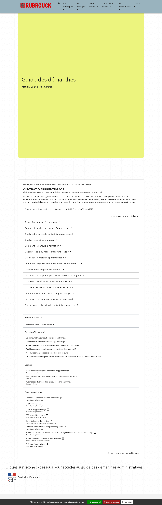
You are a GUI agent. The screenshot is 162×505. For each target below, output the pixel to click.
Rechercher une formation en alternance (44, 398)
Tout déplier (132, 216)
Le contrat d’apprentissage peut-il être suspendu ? (51, 299)
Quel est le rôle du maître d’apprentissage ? (47, 251)
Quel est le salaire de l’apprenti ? (42, 239)
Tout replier (117, 216)
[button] (59, 3)
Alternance (64, 184)
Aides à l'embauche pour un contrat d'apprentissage (47, 370)
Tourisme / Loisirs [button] (107, 5)
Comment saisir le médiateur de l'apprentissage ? (46, 341)
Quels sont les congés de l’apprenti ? (43, 269)
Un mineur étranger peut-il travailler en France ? (46, 338)
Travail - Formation (49, 184)
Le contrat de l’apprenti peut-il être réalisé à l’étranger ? (53, 275)
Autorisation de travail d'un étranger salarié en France (48, 382)
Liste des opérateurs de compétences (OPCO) (46, 427)
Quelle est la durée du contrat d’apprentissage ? (49, 234)
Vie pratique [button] (81, 5)
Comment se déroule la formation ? (43, 245)
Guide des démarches (41, 86)
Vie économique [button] (125, 5)
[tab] (38, 209)
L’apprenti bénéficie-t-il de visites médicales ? (48, 281)
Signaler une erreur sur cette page (123, 453)
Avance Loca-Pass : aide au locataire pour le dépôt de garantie (51, 376)
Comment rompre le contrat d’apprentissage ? (49, 293)
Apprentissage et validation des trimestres (45, 438)
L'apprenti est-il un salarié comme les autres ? (48, 287)
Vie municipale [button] (68, 5)
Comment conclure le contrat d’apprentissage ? (49, 228)
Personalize (127, 502)
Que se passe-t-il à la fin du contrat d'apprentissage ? (52, 305)
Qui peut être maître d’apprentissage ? (45, 257)
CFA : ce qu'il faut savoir (37, 415)
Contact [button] (137, 3)
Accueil (25, 86)
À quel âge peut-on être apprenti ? (43, 222)
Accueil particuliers (31, 184)
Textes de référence (33, 317)
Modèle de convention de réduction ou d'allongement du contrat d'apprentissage (61, 432)
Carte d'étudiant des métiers (39, 421)
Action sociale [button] (92, 5)
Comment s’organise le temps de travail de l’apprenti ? (52, 263)
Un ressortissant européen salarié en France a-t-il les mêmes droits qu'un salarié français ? (63, 356)
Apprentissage (33, 403)
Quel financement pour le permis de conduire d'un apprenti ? (51, 349)
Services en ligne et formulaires (38, 324)
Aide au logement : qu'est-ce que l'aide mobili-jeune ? (47, 353)
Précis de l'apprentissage (38, 444)
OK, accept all (95, 502)
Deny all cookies (112, 502)
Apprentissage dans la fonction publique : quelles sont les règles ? (53, 345)
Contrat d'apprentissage (81, 184)
